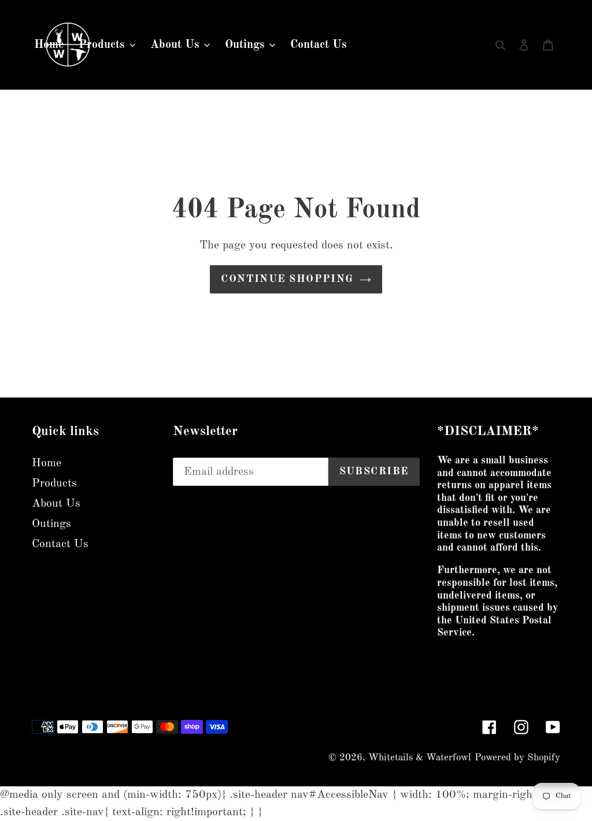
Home (46, 463)
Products (54, 483)
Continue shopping (287, 279)
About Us (56, 504)
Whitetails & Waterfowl (419, 758)
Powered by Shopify (517, 758)
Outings (51, 524)
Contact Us (60, 544)
